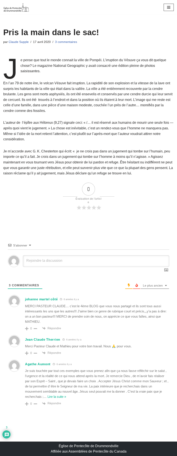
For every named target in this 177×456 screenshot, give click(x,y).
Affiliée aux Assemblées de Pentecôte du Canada (88, 451)
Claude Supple (19, 42)
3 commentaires (66, 42)
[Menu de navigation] (169, 7)
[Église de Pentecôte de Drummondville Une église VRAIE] (16, 7)
